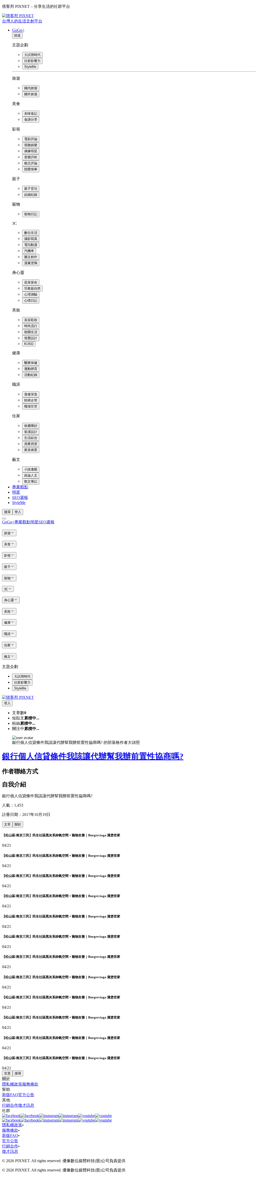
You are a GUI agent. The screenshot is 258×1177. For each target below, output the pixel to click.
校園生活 (30, 332)
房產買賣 (30, 444)
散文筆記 (30, 481)
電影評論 (30, 139)
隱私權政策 (12, 1084)
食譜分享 (30, 119)
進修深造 (30, 394)
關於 (18, 824)
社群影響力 (32, 61)
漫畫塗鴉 (30, 263)
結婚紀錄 (30, 195)
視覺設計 (30, 338)
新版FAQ (10, 1095)
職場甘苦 (30, 406)
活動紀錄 (30, 375)
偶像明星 (30, 151)
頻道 (17, 35)
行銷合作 (10, 1105)
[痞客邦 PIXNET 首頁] (18, 697)
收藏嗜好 (30, 426)
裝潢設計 (30, 432)
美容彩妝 (30, 320)
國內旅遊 (30, 88)
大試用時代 (32, 55)
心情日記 (30, 300)
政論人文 (30, 475)
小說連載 (30, 469)
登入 (18, 512)
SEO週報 (20, 497)
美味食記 (30, 113)
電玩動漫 (30, 245)
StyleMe (30, 67)
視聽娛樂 (30, 145)
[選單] (4, 518)
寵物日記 (30, 214)
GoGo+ (18, 30)
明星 (16, 492)
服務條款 (30, 1084)
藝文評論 (30, 163)
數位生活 (30, 233)
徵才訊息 (26, 1105)
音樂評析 (30, 157)
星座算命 (30, 282)
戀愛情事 (30, 169)
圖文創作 (30, 257)
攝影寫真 (30, 239)
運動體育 (30, 369)
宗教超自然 (32, 288)
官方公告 (26, 1095)
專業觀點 (20, 487)
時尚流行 (30, 326)
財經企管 (30, 400)
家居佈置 (30, 450)
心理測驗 (30, 294)
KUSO (29, 344)
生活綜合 (30, 438)
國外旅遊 (30, 94)
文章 (7, 824)
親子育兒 (30, 188)
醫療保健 (30, 363)
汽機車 (29, 251)
